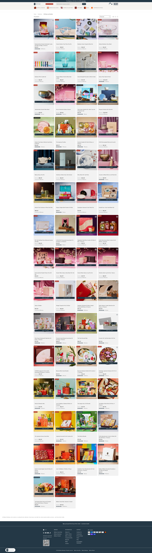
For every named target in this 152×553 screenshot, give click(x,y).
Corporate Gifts (68, 537)
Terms (78, 537)
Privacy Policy (80, 535)
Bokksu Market (57, 535)
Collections (40, 14)
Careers (67, 543)
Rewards (67, 539)
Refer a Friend (68, 535)
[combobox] (71, 4)
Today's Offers (68, 534)
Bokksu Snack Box (58, 532)
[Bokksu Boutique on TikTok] (50, 532)
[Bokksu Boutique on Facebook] (45, 532)
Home (35, 14)
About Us (67, 532)
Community (79, 534)
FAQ (78, 539)
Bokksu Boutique (58, 534)
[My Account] (112, 4)
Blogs (66, 541)
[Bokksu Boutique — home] (37, 4)
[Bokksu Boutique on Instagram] (43, 532)
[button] (53, 21)
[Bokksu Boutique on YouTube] (48, 532)
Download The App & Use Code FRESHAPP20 (82, 1)
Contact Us (79, 532)
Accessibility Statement (79, 542)
